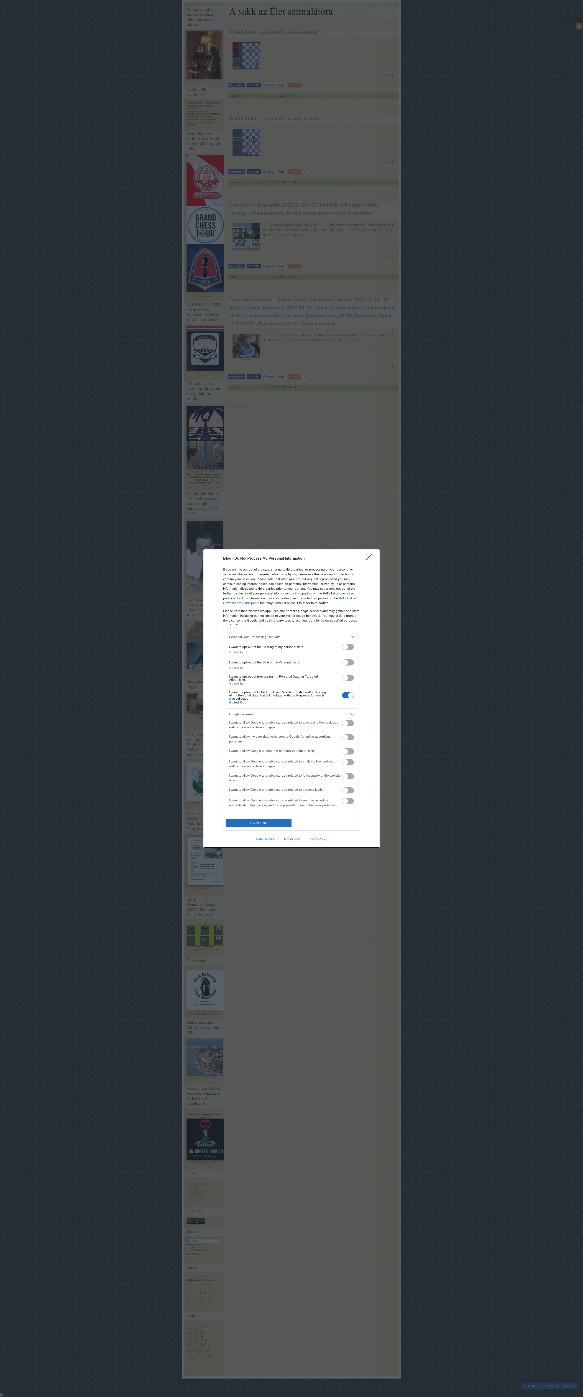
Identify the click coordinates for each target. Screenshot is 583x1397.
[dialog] (291, 698)
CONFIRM (258, 823)
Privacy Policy (317, 839)
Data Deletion (266, 839)
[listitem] (291, 637)
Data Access (291, 839)
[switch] (348, 647)
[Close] (370, 558)
